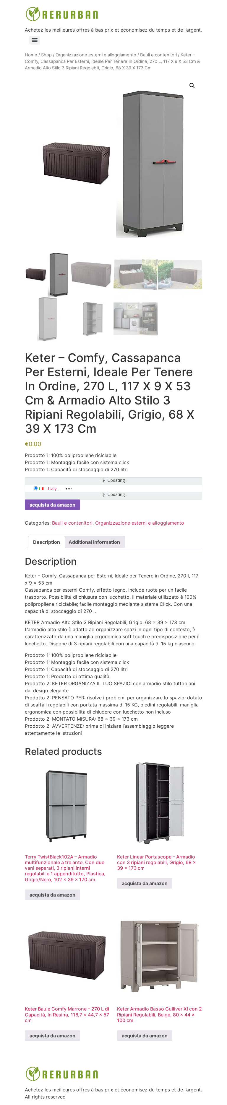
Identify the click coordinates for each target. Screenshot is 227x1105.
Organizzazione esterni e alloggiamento (96, 55)
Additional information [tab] (94, 542)
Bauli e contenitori (158, 55)
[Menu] (34, 40)
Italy (52, 488)
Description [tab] (46, 542)
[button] (192, 85)
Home (31, 55)
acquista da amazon (52, 505)
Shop (46, 55)
